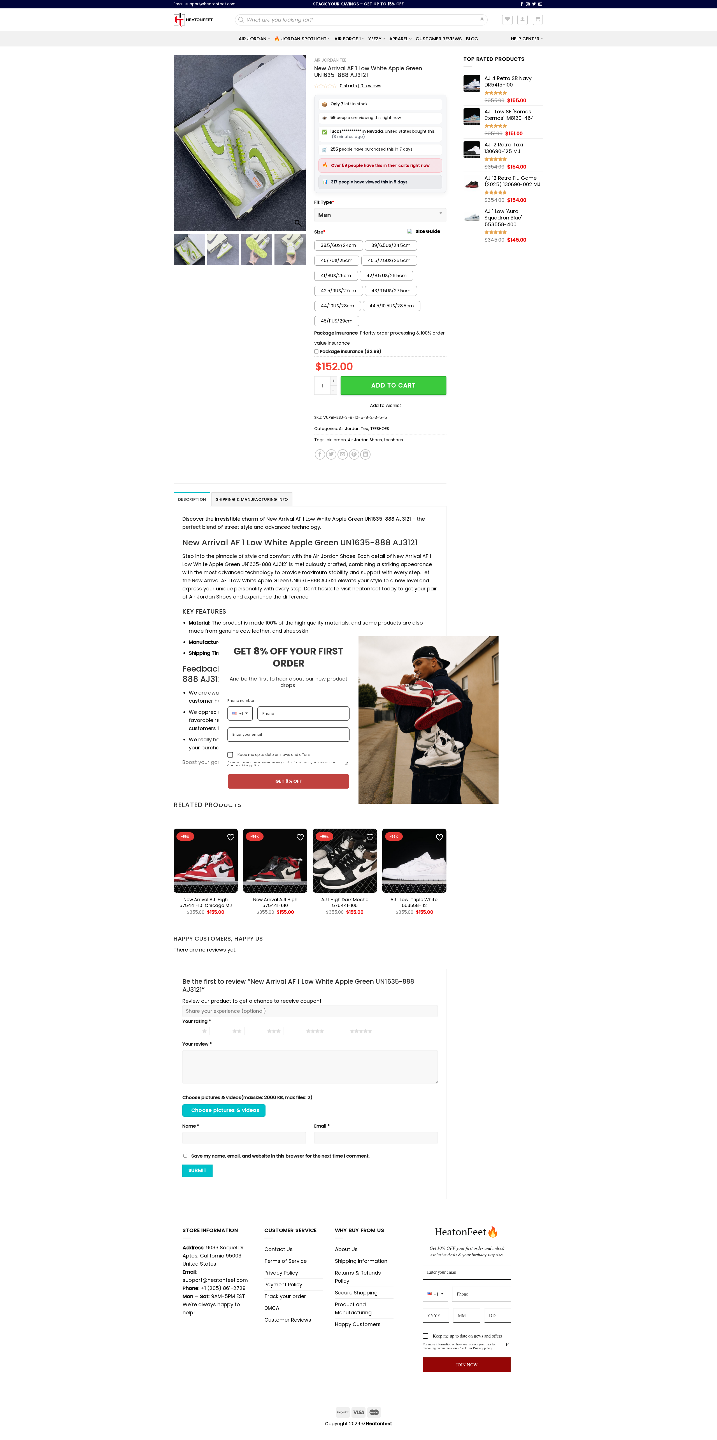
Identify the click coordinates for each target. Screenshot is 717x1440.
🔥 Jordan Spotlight (300, 39)
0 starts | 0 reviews (360, 86)
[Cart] (538, 20)
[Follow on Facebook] (522, 4)
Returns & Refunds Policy (358, 1276)
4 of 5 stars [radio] (294, 1031)
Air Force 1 (347, 39)
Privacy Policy (281, 1272)
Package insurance (336, 333)
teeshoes (393, 440)
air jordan (336, 440)
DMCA (271, 1308)
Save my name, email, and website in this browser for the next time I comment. (280, 1156)
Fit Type (324, 202)
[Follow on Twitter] (534, 4)
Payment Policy (283, 1284)
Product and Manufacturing (353, 1308)
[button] (299, 146)
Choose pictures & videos (225, 1110)
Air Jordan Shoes (365, 440)
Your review (197, 1044)
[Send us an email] (540, 4)
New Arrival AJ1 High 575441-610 (275, 902)
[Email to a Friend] (342, 454)
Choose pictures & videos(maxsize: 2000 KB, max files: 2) (247, 1097)
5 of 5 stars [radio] (338, 1031)
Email (322, 1126)
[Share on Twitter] (331, 454)
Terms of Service (285, 1260)
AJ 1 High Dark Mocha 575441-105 (345, 902)
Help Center (525, 39)
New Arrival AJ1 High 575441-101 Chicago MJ (206, 902)
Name (190, 1126)
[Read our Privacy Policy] (507, 1344)
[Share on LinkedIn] (365, 454)
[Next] (446, 871)
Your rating (196, 1021)
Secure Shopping (356, 1292)
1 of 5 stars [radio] (191, 1031)
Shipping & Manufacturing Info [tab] (252, 499)
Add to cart (393, 385)
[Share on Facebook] (320, 454)
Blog (472, 39)
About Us (346, 1249)
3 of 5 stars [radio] (256, 1031)
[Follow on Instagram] (528, 4)
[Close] (492, 643)
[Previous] (174, 871)
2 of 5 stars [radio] (221, 1031)
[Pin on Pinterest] (354, 454)
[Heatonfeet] (193, 20)
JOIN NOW (467, 1364)
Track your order (285, 1296)
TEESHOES (379, 428)
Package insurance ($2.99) (350, 351)
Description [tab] (192, 499)
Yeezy (374, 39)
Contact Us (278, 1249)
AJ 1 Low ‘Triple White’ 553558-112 (414, 902)
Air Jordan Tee (330, 60)
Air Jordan (252, 39)
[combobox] (435, 1294)
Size (319, 232)
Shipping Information (361, 1260)
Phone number (241, 700)
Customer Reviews (439, 39)
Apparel (398, 39)
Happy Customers (358, 1324)
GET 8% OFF (288, 781)
